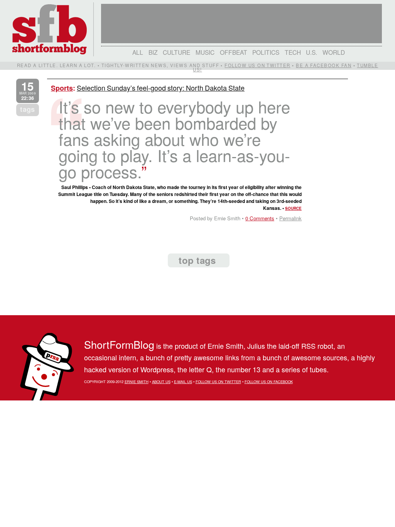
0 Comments (259, 218)
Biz (153, 52)
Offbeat (233, 52)
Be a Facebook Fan (323, 65)
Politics (265, 52)
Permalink (290, 218)
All (137, 52)
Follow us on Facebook (269, 381)
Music (205, 52)
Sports (62, 88)
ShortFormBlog (119, 344)
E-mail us (183, 381)
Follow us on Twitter (257, 65)
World (333, 52)
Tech (293, 52)
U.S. (311, 52)
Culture (176, 52)
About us (161, 381)
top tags (197, 260)
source (293, 208)
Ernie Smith (137, 381)
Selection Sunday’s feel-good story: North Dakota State (161, 88)
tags (27, 109)
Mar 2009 (27, 91)
